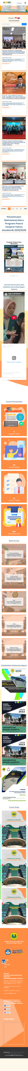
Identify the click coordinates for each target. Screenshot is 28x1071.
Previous (3, 208)
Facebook (8, 1005)
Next (25, 208)
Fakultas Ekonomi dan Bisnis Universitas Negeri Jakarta (16, 1053)
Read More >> (6, 63)
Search (24, 24)
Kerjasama (7, 964)
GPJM (6, 960)
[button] (2, 8)
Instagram (8, 1012)
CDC (5, 966)
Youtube (7, 1009)
